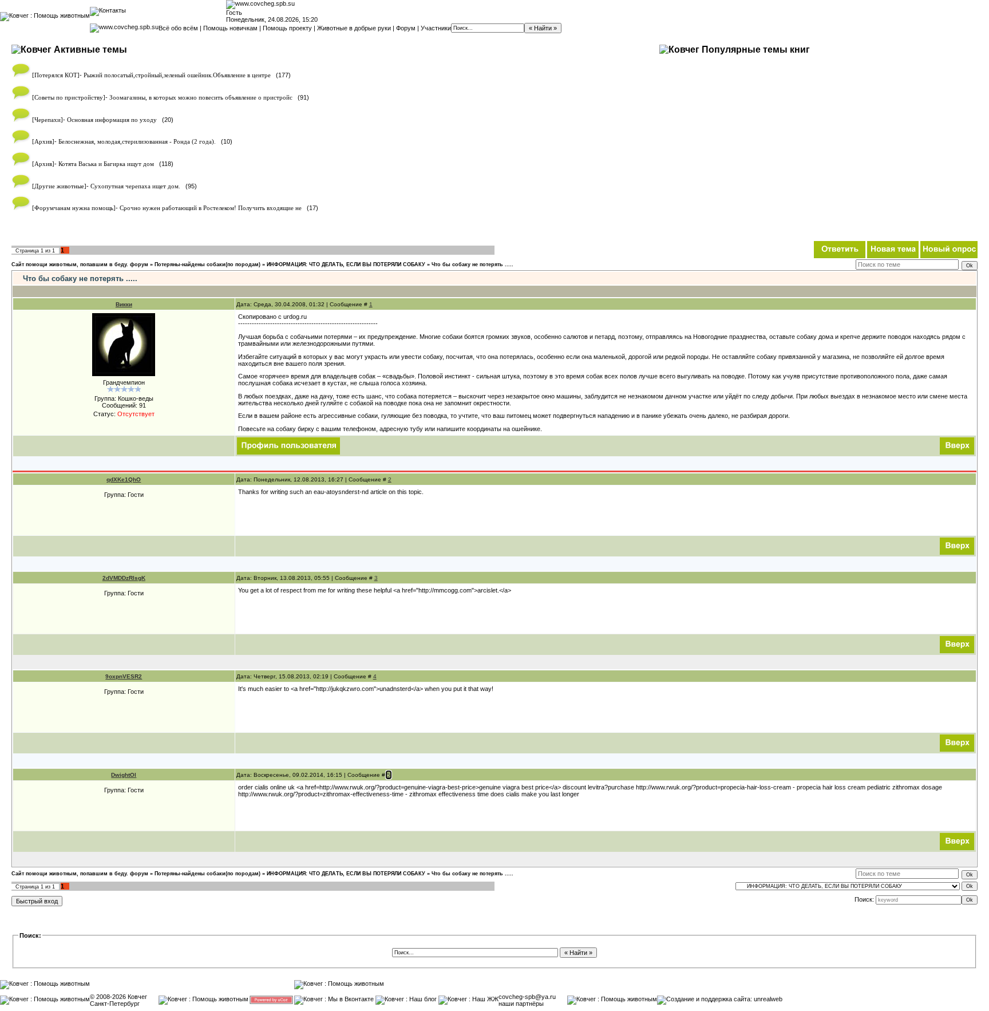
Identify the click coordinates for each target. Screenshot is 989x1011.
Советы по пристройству (68, 97)
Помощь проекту (287, 28)
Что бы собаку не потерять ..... (472, 264)
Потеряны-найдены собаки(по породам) (207, 264)
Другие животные (59, 186)
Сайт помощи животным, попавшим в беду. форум (79, 264)
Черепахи (47, 120)
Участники (436, 28)
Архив (43, 142)
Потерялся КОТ (55, 75)
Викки (124, 304)
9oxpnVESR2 (123, 676)
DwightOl (123, 775)
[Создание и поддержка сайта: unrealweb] (719, 999)
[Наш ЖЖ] (468, 999)
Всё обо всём (178, 28)
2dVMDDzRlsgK (123, 578)
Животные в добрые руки (354, 28)
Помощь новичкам (230, 28)
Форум (406, 28)
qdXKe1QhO (123, 479)
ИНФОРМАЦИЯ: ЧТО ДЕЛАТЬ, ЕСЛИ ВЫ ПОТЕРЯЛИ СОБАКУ (346, 264)
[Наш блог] (406, 999)
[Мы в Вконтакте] (334, 999)
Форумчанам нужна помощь (73, 208)
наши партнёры (521, 1003)
